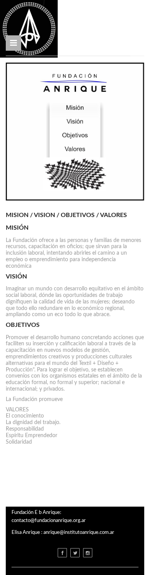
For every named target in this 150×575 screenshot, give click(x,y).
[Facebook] (62, 552)
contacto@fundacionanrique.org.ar (49, 520)
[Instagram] (87, 552)
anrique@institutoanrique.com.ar (78, 532)
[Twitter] (75, 552)
